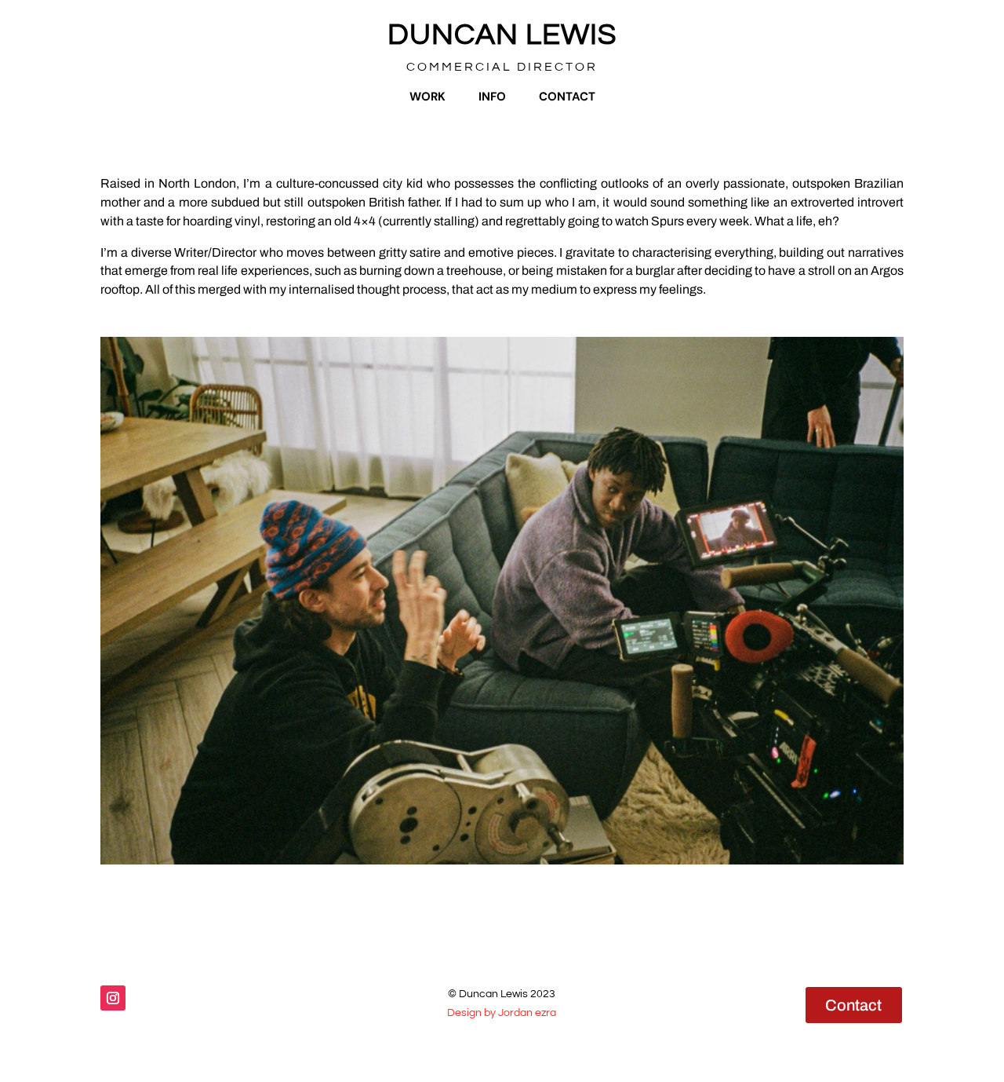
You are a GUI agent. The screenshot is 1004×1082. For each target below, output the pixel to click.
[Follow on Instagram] (113, 998)
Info (492, 96)
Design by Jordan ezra (501, 1012)
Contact (567, 96)
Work (427, 96)
